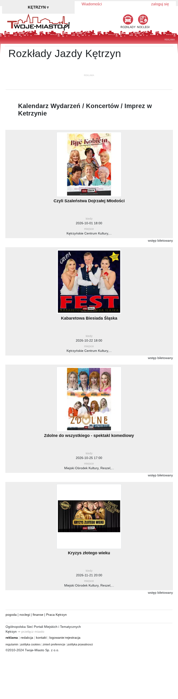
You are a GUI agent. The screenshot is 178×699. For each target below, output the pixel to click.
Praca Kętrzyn (56, 614)
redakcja (27, 637)
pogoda (11, 614)
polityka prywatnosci (80, 644)
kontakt (41, 637)
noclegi (24, 614)
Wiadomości (92, 4)
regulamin (12, 644)
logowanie (56, 637)
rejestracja (72, 637)
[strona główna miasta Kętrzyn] (38, 21)
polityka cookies (30, 644)
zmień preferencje (54, 644)
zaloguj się (160, 4)
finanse (38, 614)
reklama (12, 637)
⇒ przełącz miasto (31, 631)
